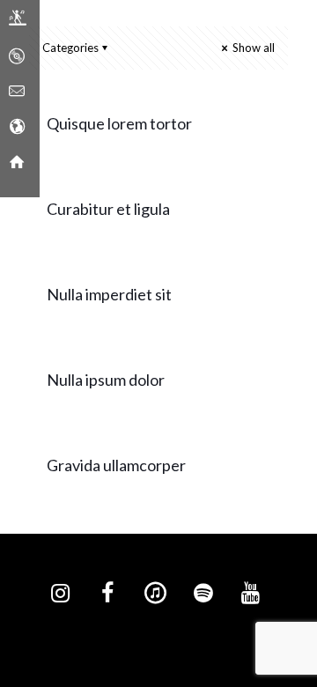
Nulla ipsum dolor (106, 379)
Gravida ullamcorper (116, 465)
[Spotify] (202, 593)
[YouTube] (250, 593)
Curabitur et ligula (108, 208)
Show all (252, 48)
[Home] (17, 163)
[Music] (17, 57)
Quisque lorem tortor (119, 123)
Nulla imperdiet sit (109, 294)
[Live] (17, 22)
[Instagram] (60, 593)
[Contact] (17, 92)
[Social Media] (17, 128)
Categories (70, 48)
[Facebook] (107, 593)
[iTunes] (155, 593)
